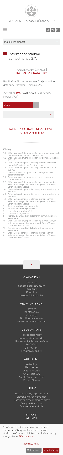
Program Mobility (31, 351)
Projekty (32, 308)
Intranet (31, 414)
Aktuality (31, 364)
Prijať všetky (51, 450)
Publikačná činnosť (31, 318)
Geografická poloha (31, 295)
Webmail (31, 418)
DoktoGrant (31, 347)
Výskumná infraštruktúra (31, 321)
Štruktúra (31, 289)
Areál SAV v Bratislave (31, 377)
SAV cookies (25, 436)
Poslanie (31, 282)
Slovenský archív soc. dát (31, 396)
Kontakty (31, 292)
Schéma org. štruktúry (31, 285)
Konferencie (31, 311)
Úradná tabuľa (31, 370)
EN (57, 30)
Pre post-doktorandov (32, 338)
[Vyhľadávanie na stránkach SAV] (48, 30)
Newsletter (31, 367)
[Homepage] (31, 11)
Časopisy (31, 315)
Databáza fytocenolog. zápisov (32, 400)
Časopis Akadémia (31, 403)
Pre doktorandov (32, 334)
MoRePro (31, 344)
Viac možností (30, 443)
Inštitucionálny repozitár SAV (32, 393)
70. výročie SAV (31, 373)
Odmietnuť (34, 450)
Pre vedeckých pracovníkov (31, 341)
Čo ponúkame (31, 380)
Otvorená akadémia (31, 406)
